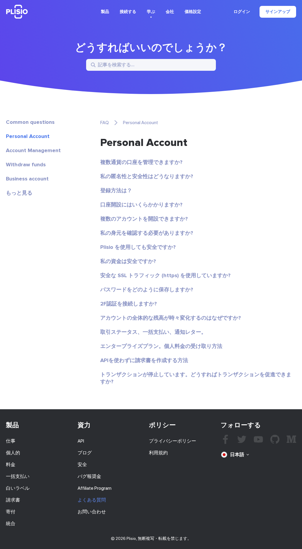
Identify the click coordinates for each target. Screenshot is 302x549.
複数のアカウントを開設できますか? (144, 219)
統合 (10, 523)
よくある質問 (92, 500)
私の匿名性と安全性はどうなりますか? (146, 176)
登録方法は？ (116, 190)
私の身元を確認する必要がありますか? (146, 233)
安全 (82, 464)
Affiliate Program (94, 488)
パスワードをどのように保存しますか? (146, 289)
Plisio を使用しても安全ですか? (138, 247)
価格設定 (193, 11)
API (81, 441)
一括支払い (17, 476)
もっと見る (19, 193)
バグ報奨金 (89, 476)
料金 (10, 464)
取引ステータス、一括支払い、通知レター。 (153, 332)
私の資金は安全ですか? (128, 261)
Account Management (33, 150)
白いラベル (17, 488)
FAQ (104, 122)
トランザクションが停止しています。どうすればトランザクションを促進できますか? (195, 378)
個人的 (13, 453)
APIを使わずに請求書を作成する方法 (144, 360)
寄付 (10, 512)
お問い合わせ (92, 512)
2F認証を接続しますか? (128, 303)
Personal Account (28, 136)
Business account (27, 178)
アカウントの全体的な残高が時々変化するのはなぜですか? (170, 318)
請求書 (13, 500)
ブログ (85, 453)
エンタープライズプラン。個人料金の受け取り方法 (161, 346)
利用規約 (158, 453)
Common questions (30, 122)
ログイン (242, 11)
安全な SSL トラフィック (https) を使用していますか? (165, 275)
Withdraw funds (26, 164)
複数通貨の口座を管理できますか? (141, 162)
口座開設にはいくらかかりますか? (141, 204)
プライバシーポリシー (172, 441)
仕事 (10, 441)
